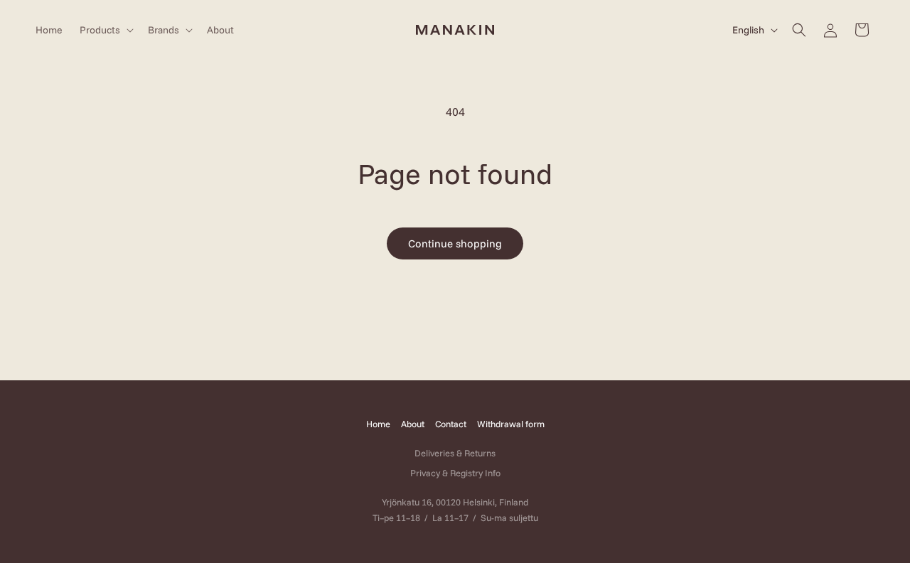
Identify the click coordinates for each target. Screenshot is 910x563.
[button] (105, 30)
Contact (450, 423)
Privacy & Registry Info (455, 472)
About (412, 423)
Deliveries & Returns (455, 453)
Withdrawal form (511, 423)
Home (378, 423)
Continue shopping (455, 243)
